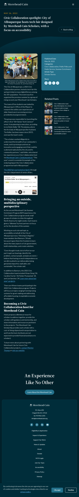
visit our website (18, 350)
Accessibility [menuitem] (39, 467)
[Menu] (73, 4)
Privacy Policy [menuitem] (39, 472)
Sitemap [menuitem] (39, 476)
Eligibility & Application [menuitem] (39, 431)
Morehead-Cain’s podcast (19, 157)
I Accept (57, 490)
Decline (71, 490)
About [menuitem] (39, 449)
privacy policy (25, 492)
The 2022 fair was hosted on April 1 (17, 170)
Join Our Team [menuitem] (39, 463)
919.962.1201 (40, 416)
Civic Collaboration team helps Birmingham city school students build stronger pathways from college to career (62, 108)
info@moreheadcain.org (39, 418)
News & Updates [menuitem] (39, 444)
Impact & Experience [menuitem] (39, 435)
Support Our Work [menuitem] (39, 440)
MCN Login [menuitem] (39, 458)
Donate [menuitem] (39, 453)
